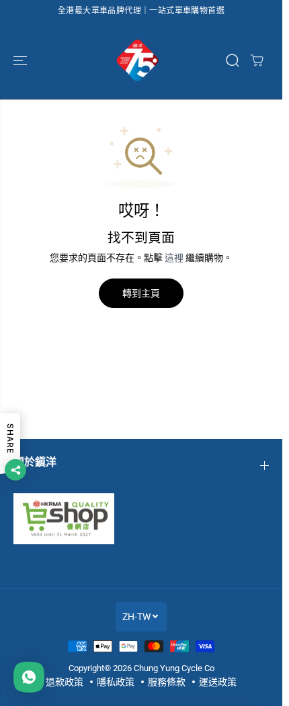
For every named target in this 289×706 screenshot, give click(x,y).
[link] (141, 518)
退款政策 (64, 681)
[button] (21, 60)
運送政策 (218, 681)
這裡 (174, 257)
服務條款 (166, 681)
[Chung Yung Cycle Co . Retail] (138, 60)
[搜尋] (232, 60)
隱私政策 (115, 681)
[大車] (257, 60)
